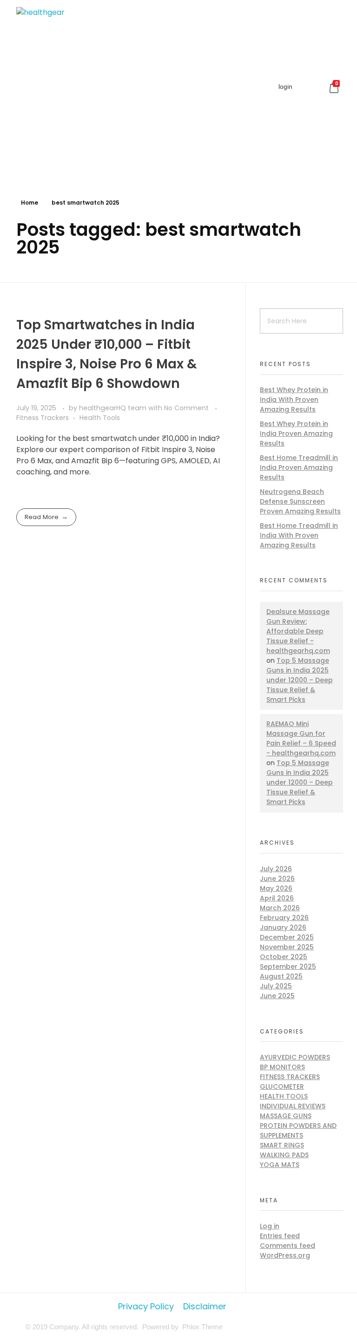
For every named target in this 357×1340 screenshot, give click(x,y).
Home (29, 203)
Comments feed (287, 1245)
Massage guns (285, 1115)
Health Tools (99, 417)
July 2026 (276, 868)
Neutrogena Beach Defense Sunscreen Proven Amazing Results (300, 501)
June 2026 (277, 878)
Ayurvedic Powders (295, 1057)
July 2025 (276, 986)
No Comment (186, 408)
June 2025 (277, 995)
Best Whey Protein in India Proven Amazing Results (296, 433)
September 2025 (288, 966)
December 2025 (287, 937)
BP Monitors (282, 1067)
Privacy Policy (146, 1306)
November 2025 (287, 947)
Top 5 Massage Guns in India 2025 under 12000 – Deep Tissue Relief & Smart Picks (299, 680)
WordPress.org (285, 1255)
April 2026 (277, 898)
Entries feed (280, 1235)
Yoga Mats (279, 1164)
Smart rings (282, 1145)
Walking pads (284, 1155)
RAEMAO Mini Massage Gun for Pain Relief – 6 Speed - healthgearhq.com (301, 738)
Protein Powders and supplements (298, 1130)
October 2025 (283, 956)
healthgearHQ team (113, 408)
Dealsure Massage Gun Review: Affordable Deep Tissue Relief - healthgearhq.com (298, 631)
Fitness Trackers (42, 417)
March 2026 (280, 908)
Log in (269, 1226)
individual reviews (292, 1106)
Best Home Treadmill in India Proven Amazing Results (299, 467)
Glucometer (282, 1086)
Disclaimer (204, 1306)
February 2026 (284, 917)
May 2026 (276, 888)
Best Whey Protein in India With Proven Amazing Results (294, 399)
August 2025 (281, 976)
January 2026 (283, 927)
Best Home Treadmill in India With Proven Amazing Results (299, 535)
